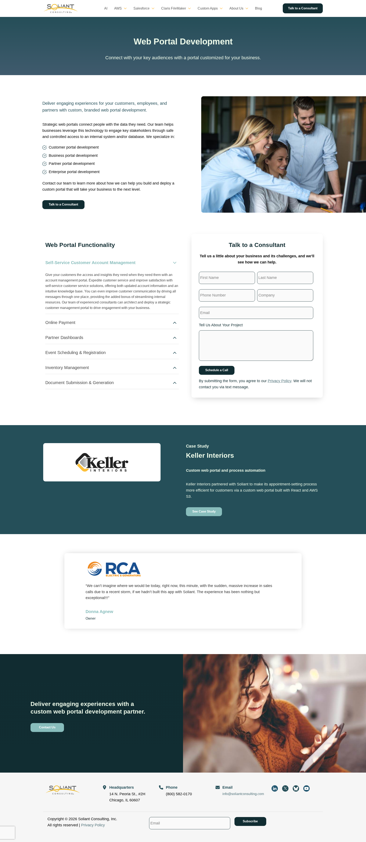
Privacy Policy (279, 381)
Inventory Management (67, 367)
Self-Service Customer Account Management (90, 262)
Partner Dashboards (64, 337)
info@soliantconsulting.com (243, 794)
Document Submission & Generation (79, 382)
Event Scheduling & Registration (75, 352)
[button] (124, 8)
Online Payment (60, 322)
